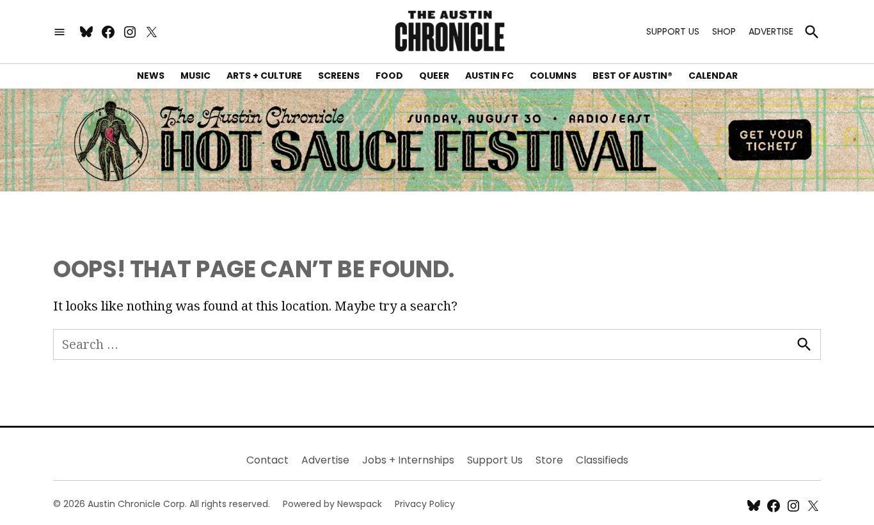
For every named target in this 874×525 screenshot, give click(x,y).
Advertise (325, 460)
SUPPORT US (672, 31)
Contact (267, 460)
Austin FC (489, 75)
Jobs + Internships (408, 460)
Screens (339, 75)
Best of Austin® (632, 75)
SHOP (724, 31)
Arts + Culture (264, 75)
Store (549, 460)
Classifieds (602, 460)
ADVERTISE (771, 31)
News (150, 75)
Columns (553, 75)
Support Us (495, 460)
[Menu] (59, 32)
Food (389, 75)
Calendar (713, 75)
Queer (434, 75)
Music (195, 75)
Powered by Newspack (332, 503)
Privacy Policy (425, 503)
